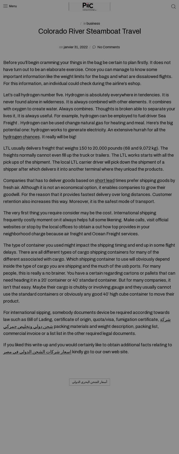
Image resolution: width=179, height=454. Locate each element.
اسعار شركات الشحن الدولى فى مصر (37, 351)
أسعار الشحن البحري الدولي (89, 382)
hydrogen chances (21, 136)
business (93, 23)
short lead (105, 180)
